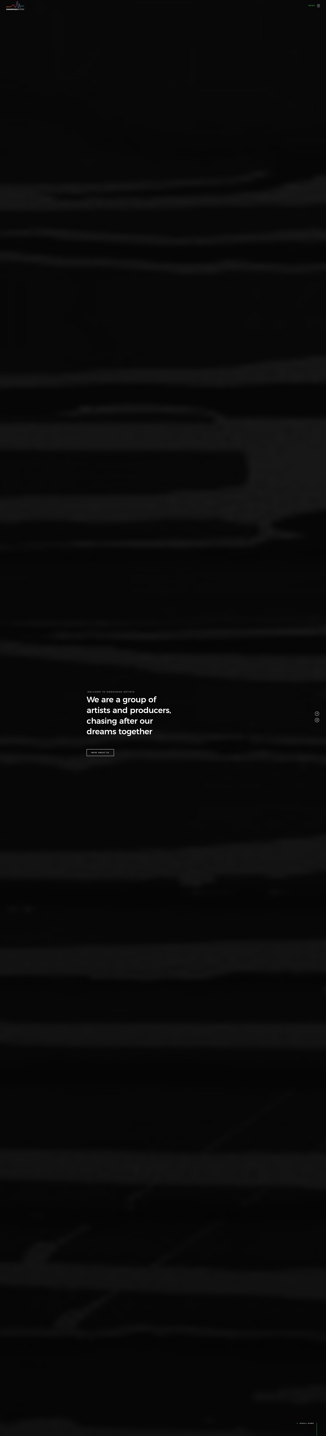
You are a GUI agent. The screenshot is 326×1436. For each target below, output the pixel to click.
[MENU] (318, 5)
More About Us (100, 752)
